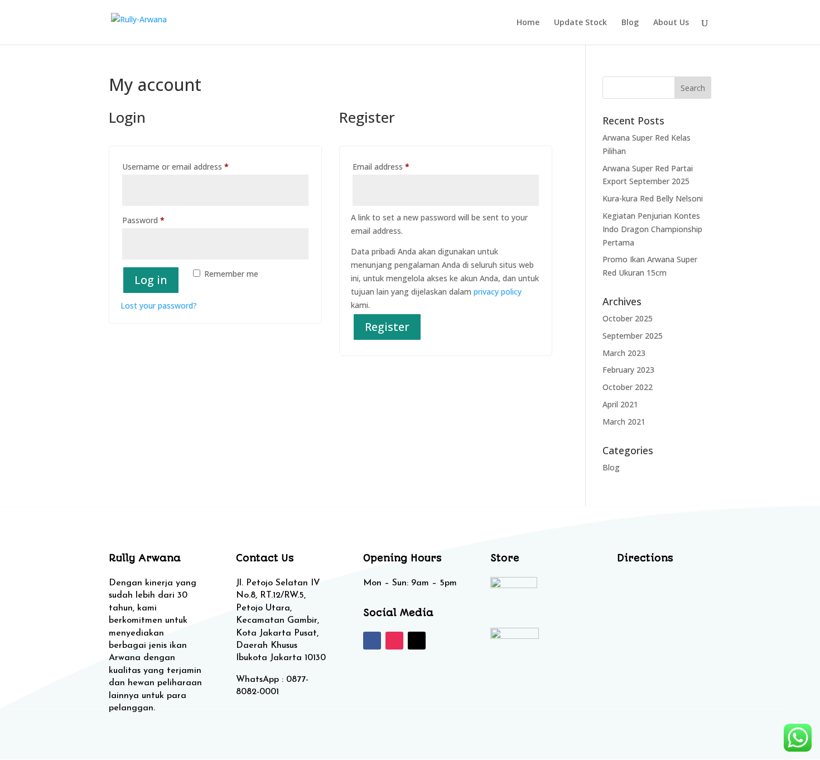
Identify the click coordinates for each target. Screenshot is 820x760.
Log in (150, 279)
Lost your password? (158, 305)
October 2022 (627, 387)
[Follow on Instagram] (394, 641)
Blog (630, 22)
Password (159, 219)
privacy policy (498, 291)
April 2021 (620, 404)
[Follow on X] (417, 641)
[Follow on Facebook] (372, 641)
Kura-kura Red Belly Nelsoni (652, 198)
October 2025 (627, 318)
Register (387, 326)
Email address (397, 166)
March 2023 (623, 353)
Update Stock (580, 22)
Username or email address (191, 166)
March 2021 (623, 421)
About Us (671, 22)
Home (528, 22)
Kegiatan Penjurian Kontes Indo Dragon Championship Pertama (652, 229)
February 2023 (628, 369)
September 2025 (632, 335)
